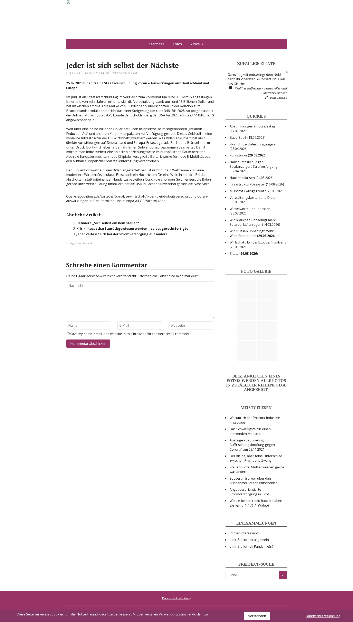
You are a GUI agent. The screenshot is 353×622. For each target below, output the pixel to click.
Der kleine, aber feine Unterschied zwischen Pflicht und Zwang (256, 458)
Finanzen (89, 73)
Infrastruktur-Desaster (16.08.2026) (257, 184)
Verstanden (257, 616)
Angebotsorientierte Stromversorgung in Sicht (249, 491)
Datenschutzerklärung (176, 598)
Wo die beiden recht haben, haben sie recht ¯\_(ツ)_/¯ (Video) (256, 502)
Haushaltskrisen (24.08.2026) (252, 177)
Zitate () (244, 253)
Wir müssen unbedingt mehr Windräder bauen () (253, 233)
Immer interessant (244, 533)
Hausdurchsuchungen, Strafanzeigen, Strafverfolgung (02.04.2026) (254, 166)
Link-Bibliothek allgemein (249, 539)
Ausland (132, 73)
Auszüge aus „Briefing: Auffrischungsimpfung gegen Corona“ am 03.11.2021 (252, 445)
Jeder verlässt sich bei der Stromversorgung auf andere (122, 234)
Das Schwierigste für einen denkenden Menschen (250, 431)
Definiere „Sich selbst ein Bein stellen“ (107, 223)
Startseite (156, 44)
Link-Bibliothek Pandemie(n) (251, 546)
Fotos (177, 44)
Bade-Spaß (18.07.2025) (247, 137)
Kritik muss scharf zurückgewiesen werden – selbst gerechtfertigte (132, 228)
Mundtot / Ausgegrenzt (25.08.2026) (257, 191)
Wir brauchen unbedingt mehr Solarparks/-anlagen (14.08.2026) (255, 222)
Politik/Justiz (102, 73)
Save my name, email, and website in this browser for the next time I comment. (130, 334)
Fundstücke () (248, 155)
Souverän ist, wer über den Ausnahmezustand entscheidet (253, 480)
